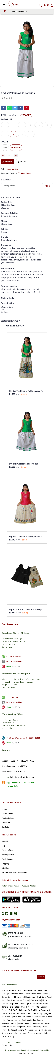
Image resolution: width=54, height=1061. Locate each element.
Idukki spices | (37, 1023)
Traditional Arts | (44, 997)
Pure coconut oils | (36, 1033)
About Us (5, 841)
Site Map (5, 868)
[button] (1, 4)
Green (5, 147)
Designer (17, 886)
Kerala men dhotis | (17, 993)
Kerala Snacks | (9, 1013)
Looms (4, 809)
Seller (4, 886)
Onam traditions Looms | (13, 990)
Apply (47, 185)
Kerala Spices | (8, 997)
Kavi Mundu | (36, 1000)
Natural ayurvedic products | (14, 1033)
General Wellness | (25, 1030)
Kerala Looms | (30, 990)
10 (13, 125)
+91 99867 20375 (14, 697)
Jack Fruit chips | (24, 1013)
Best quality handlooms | (33, 1020)
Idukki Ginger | (24, 1023)
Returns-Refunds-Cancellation (15, 872)
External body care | (43, 1030)
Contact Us (7, 1045)
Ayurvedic (6, 822)
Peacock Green (16, 147)
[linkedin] (20, 107)
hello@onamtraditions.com (22, 777)
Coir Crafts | (14, 1010)
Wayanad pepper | (10, 1023)
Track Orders (7, 859)
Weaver (25, 886)
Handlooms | (30, 997)
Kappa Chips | (39, 1013)
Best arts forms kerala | (38, 1003)
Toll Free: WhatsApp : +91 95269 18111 (23, 738)
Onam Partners (8, 766)
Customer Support (10, 761)
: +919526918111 (23, 766)
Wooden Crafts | (27, 1010)
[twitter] (15, 107)
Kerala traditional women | (38, 993)
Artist (10, 886)
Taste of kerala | (14, 1020)
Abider (33, 886)
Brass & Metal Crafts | (30, 1007)
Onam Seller (7, 771)
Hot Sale (5, 827)
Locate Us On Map (14, 661)
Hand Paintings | (9, 1000)
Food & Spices (8, 818)
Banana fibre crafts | (11, 1007)
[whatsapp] (9, 107)
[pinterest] (26, 107)
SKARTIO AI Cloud (27, 1053)
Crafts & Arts (7, 813)
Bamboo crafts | (20, 1003)
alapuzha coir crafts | (22, 1016)
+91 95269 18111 (13, 656)
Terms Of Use (8, 850)
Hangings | (20, 997)
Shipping (5, 863)
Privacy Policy (8, 855)
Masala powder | (33, 1026)
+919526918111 (27, 761)
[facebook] (4, 107)
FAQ (3, 846)
